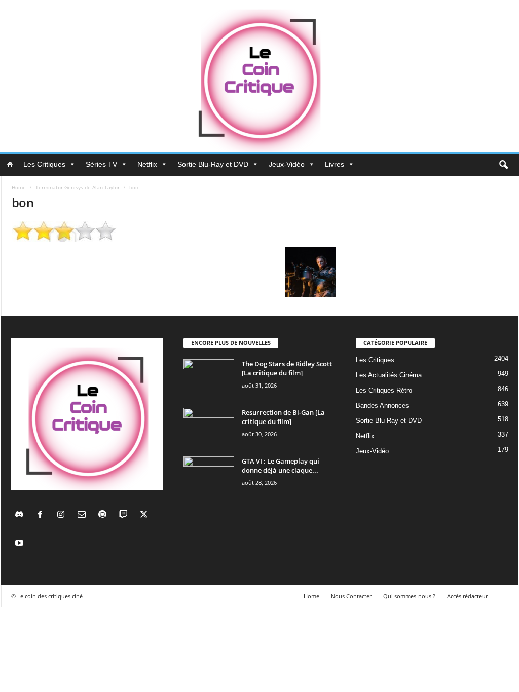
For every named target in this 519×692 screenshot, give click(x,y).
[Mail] (83, 515)
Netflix (147, 164)
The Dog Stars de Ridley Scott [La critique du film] (287, 368)
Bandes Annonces (382, 405)
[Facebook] (42, 515)
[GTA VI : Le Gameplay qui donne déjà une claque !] (208, 475)
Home (19, 187)
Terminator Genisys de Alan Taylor (77, 187)
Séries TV (101, 164)
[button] (503, 165)
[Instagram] (63, 515)
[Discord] (21, 515)
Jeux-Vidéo (287, 164)
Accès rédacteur (467, 596)
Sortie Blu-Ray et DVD (212, 164)
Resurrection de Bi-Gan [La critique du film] (283, 417)
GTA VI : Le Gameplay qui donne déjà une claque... (280, 465)
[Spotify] (104, 515)
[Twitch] (125, 515)
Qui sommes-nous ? (409, 596)
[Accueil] (9, 164)
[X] (145, 515)
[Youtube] (20, 544)
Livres (334, 164)
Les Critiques (44, 164)
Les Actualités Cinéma (389, 375)
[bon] (174, 231)
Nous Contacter (351, 596)
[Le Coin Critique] (259, 76)
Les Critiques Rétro (384, 390)
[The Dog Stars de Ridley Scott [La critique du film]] (208, 378)
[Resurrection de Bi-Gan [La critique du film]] (208, 427)
